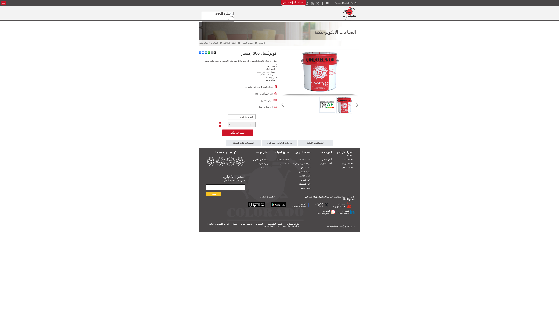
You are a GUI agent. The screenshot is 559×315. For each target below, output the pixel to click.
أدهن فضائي (327, 159)
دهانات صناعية (347, 168)
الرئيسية (261, 43)
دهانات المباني (247, 43)
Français (338, 3)
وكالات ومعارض (292, 224)
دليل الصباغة (305, 180)
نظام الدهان (306, 168)
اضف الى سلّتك (237, 133)
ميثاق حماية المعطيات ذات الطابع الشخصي (281, 226)
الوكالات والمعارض (260, 159)
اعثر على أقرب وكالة (264, 94)
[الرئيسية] (349, 13)
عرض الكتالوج (267, 100)
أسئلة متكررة (284, 163)
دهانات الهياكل (347, 163)
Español (354, 3)
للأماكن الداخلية (230, 43)
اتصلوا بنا (264, 168)
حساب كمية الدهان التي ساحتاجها (259, 87)
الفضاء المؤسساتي (293, 2)
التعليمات (259, 224)
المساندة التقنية (304, 159)
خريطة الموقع (246, 224)
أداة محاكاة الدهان (265, 107)
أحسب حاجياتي (326, 163)
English (346, 3)
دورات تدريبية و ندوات (302, 163)
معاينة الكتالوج (305, 172)
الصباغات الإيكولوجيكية (208, 43)
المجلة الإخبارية (304, 176)
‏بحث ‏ (231, 16)
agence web (349, 228)
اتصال (234, 224)
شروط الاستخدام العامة (219, 224)
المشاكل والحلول (282, 159)
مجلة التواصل (305, 188)
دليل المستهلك (305, 184)
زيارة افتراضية (262, 163)
